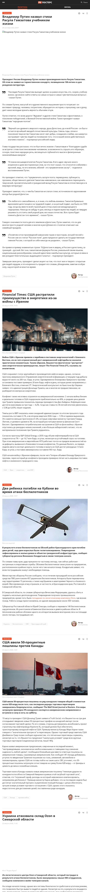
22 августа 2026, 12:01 (9, 650)
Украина (7, 624)
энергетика (20, 470)
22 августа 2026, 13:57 (9, 496)
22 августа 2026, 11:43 (9, 823)
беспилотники (18, 624)
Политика (22, 7)
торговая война (23, 798)
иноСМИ (30, 470)
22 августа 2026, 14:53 (9, 306)
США (5, 470)
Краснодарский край (39, 624)
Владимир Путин (9, 276)
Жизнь (67, 7)
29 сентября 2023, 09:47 (10, 28)
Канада (12, 798)
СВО (27, 624)
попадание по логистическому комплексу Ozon (53, 598)
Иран (11, 470)
